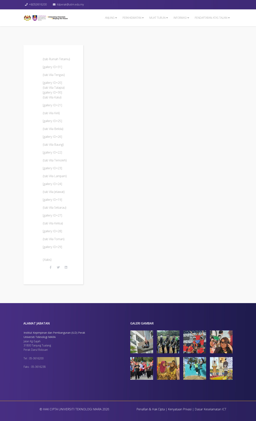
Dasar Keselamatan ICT (210, 409)
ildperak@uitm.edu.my (70, 4)
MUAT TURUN (157, 17)
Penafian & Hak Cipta (150, 409)
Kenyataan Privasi (180, 409)
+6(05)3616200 (38, 4)
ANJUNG (110, 17)
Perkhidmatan (132, 17)
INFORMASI (180, 17)
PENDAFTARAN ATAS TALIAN (211, 17)
